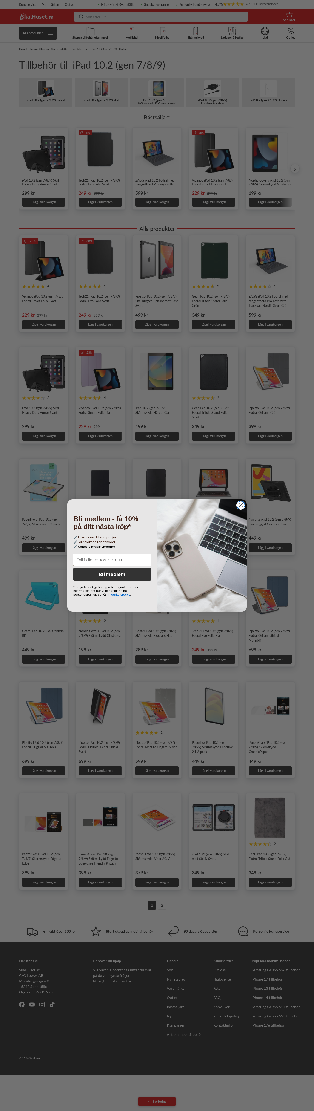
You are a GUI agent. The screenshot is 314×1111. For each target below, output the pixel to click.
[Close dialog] (241, 505)
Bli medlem (112, 574)
